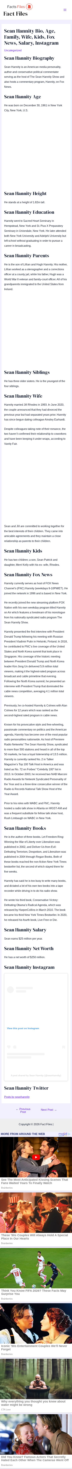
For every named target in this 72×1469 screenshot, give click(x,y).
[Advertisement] (36, 153)
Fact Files (15, 14)
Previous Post (23, 1110)
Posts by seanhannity (17, 1096)
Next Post (49, 1109)
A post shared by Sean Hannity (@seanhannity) (36, 1075)
